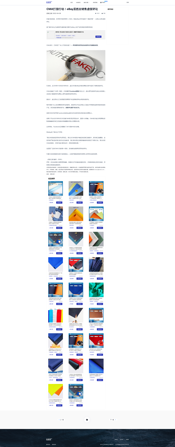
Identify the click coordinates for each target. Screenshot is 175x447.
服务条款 (48, 444)
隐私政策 (54, 444)
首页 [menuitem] (71, 2)
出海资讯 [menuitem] (78, 2)
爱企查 (121, 439)
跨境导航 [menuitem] (95, 2)
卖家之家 (52, 174)
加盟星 (127, 439)
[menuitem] (86, 2)
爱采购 (116, 439)
